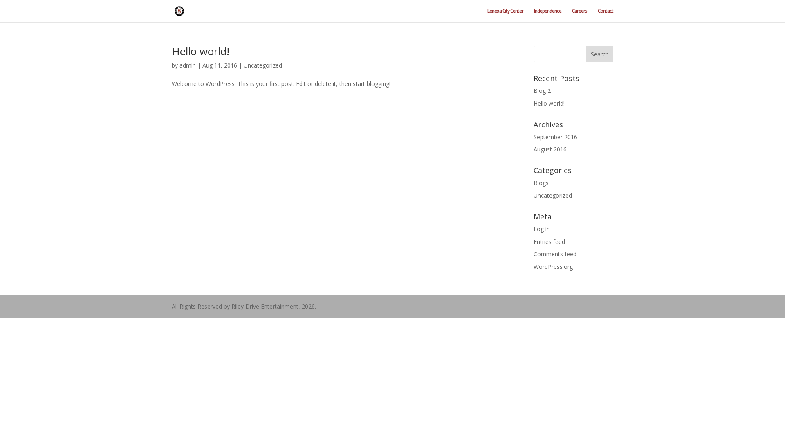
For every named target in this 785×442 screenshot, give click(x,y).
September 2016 (555, 137)
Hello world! (200, 51)
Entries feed (549, 242)
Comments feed (555, 254)
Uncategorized (263, 65)
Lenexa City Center (505, 11)
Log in (542, 229)
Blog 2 (542, 91)
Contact (605, 11)
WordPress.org (553, 267)
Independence (547, 11)
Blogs (541, 183)
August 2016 (550, 149)
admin (187, 65)
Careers (579, 11)
